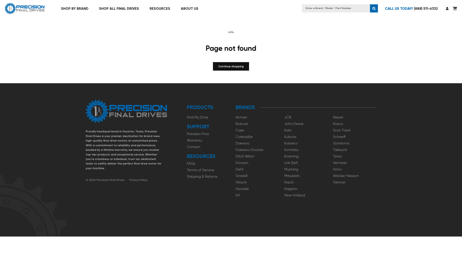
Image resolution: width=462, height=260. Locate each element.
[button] (75, 8)
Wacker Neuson (346, 176)
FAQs (191, 163)
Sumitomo (341, 143)
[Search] (374, 8)
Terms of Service (200, 170)
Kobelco (291, 143)
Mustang (291, 169)
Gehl (239, 169)
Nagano (290, 189)
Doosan (242, 163)
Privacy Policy (138, 180)
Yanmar (339, 182)
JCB (287, 117)
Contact (194, 147)
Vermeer (340, 163)
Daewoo (243, 143)
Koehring (291, 156)
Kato (288, 130)
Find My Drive (197, 117)
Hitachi (241, 182)
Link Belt (291, 163)
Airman (241, 117)
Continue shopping (231, 66)
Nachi (288, 182)
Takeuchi (340, 150)
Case (240, 130)
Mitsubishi (291, 176)
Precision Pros (198, 134)
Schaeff (339, 137)
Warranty (194, 140)
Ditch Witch (245, 156)
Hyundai (242, 189)
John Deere (294, 124)
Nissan (338, 117)
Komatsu (291, 150)
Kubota (290, 137)
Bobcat (242, 124)
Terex (337, 156)
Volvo (337, 169)
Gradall (241, 176)
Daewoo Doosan (249, 150)
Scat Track (342, 130)
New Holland (294, 195)
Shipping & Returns (202, 176)
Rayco (338, 124)
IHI (238, 195)
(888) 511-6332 (411, 8)
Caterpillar (244, 137)
